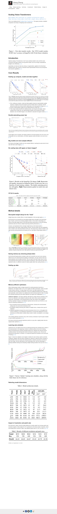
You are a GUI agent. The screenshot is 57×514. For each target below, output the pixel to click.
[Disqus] (28, 460)
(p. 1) (21, 63)
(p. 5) (46, 262)
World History (37, 7)
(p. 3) (9, 137)
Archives (24, 7)
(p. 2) (47, 106)
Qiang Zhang (18, 2)
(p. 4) (44, 217)
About (17, 8)
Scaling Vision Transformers (27, 21)
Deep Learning (16, 7)
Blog (11, 7)
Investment (30, 7)
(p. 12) (46, 428)
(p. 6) (44, 294)
